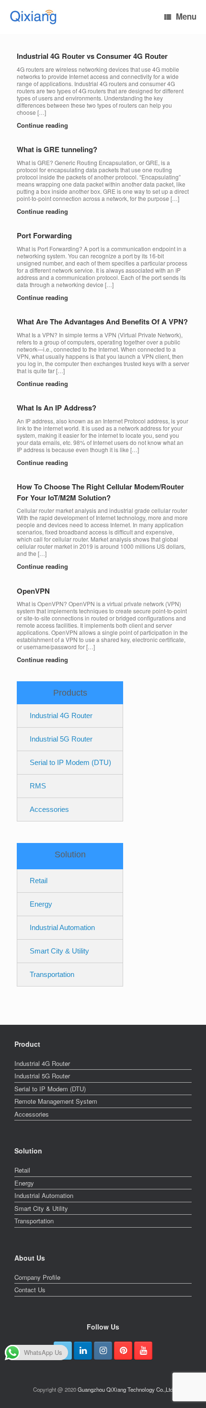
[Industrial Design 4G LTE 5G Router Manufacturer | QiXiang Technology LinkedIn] (83, 1350)
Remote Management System (55, 1101)
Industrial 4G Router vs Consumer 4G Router (92, 56)
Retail (38, 880)
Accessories (49, 809)
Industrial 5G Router (61, 739)
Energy (41, 904)
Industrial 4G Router (61, 715)
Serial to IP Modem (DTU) (70, 762)
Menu (186, 16)
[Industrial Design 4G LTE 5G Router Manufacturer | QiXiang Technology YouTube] (143, 1350)
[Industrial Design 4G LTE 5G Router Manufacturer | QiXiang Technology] (33, 17)
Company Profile (37, 1277)
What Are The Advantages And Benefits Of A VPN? (102, 321)
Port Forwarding (44, 235)
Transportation (52, 974)
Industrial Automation (62, 927)
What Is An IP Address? (56, 407)
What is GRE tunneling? (57, 149)
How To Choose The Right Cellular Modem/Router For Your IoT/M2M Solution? (100, 492)
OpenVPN (33, 591)
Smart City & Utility (59, 951)
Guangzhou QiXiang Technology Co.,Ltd (125, 1389)
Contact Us (30, 1289)
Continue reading (43, 125)
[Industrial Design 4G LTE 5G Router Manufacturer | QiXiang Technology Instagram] (103, 1350)
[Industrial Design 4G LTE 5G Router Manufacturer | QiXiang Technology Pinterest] (123, 1350)
